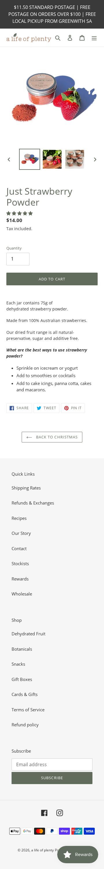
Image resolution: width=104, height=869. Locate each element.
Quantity (14, 248)
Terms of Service (28, 709)
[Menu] (94, 37)
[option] (29, 159)
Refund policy (25, 724)
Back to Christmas (56, 437)
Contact (19, 548)
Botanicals (22, 649)
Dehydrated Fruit (28, 634)
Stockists (20, 563)
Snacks (18, 664)
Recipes (19, 518)
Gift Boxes (22, 679)
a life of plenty (42, 850)
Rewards (20, 579)
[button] (20, 213)
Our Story (21, 533)
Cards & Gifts (25, 694)
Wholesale (22, 594)
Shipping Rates (26, 488)
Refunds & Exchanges (33, 503)
